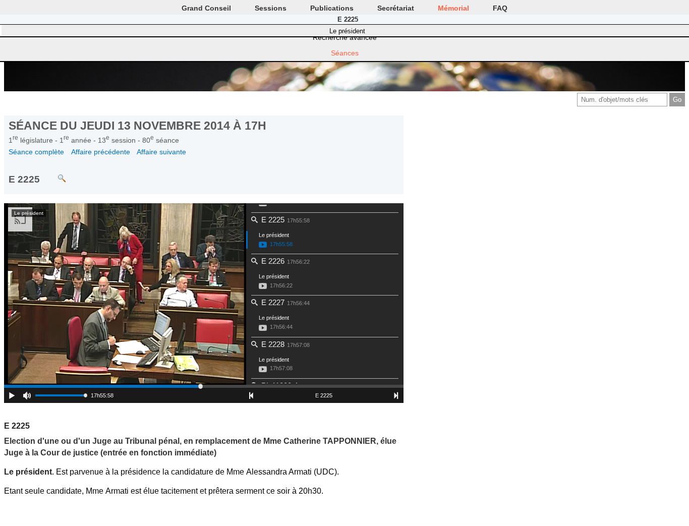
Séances (345, 53)
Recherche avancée (345, 37)
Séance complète (36, 152)
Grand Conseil (206, 8)
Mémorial (453, 8)
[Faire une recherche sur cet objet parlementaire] (54, 174)
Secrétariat (395, 8)
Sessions (270, 8)
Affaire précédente (100, 152)
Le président (347, 31)
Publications (332, 8)
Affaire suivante (161, 152)
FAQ (500, 8)
